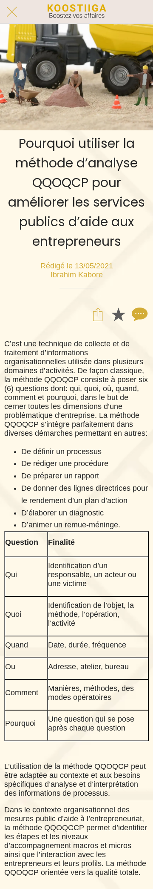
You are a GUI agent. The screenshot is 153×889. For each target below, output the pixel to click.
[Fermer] (12, 12)
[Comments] (138, 314)
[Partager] (98, 314)
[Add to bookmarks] (118, 314)
